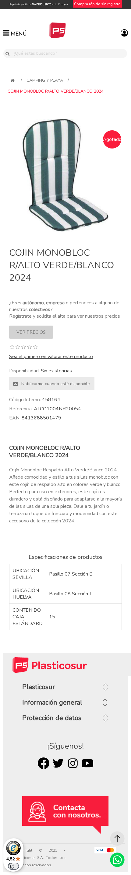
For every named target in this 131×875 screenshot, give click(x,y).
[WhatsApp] (117, 859)
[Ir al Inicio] (117, 838)
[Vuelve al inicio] (12, 80)
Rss (73, 763)
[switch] (13, 866)
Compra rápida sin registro (97, 4)
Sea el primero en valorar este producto (51, 356)
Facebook (43, 763)
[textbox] (69, 53)
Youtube (87, 763)
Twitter (58, 763)
